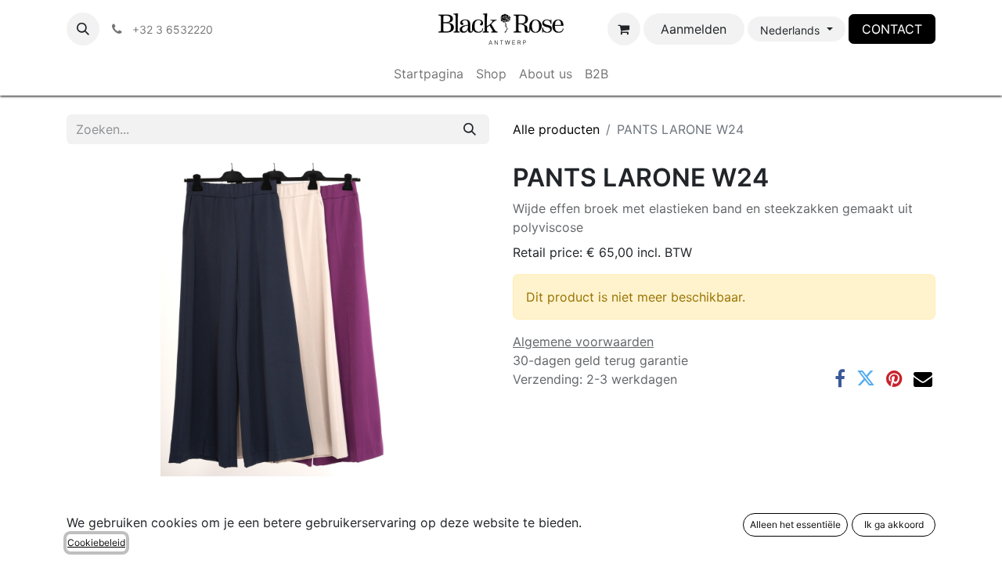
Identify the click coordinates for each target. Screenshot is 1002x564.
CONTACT (892, 29)
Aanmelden (693, 29)
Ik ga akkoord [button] (894, 524)
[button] (83, 29)
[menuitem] (428, 73)
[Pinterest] (894, 378)
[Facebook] (839, 378)
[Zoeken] (469, 129)
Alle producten (556, 129)
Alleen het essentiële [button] (795, 524)
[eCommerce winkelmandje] (623, 29)
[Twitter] (865, 378)
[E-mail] (923, 378)
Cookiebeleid (96, 542)
